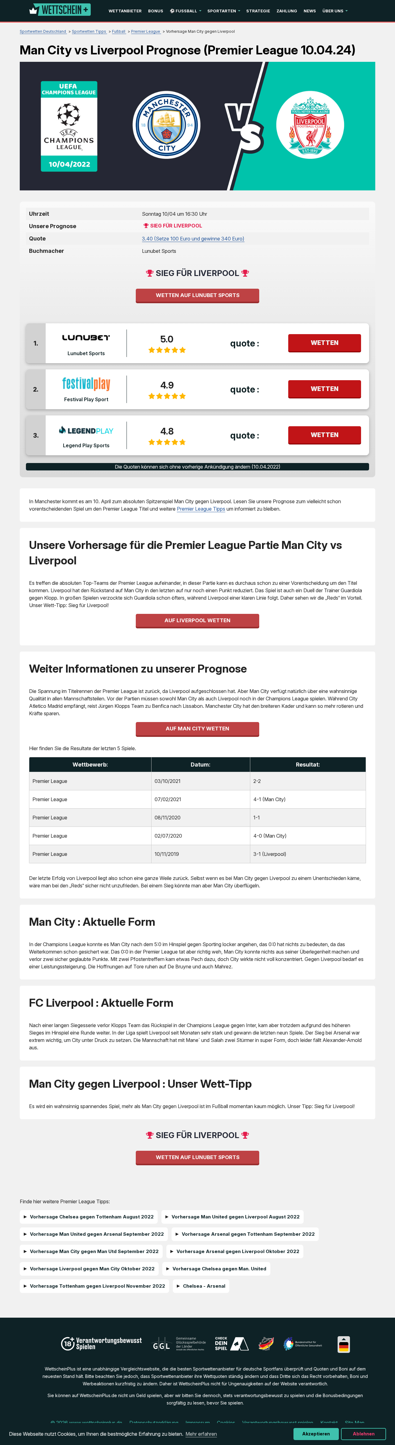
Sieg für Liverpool (176, 226)
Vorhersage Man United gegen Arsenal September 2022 (97, 1234)
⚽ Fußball (183, 10)
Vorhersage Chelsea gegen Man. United (219, 1269)
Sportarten (221, 10)
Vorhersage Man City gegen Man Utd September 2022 (94, 1251)
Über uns (332, 10)
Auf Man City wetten (197, 728)
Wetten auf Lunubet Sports (197, 295)
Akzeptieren (316, 1433)
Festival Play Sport (86, 399)
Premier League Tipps (201, 509)
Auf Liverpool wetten (197, 620)
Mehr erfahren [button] (201, 1434)
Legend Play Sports (86, 445)
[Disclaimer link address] (178, 1349)
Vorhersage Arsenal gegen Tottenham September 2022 (248, 1234)
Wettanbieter (125, 10)
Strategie (258, 10)
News (310, 10)
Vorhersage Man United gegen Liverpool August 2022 (236, 1217)
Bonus (155, 10)
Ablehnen (364, 1433)
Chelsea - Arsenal (204, 1286)
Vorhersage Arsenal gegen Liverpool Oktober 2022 (238, 1251)
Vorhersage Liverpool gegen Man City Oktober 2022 (92, 1269)
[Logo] (60, 10)
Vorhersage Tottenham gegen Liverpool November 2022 (97, 1286)
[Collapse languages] (344, 1339)
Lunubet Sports (86, 353)
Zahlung (286, 10)
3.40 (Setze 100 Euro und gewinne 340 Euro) (193, 239)
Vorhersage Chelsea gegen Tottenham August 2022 (92, 1217)
